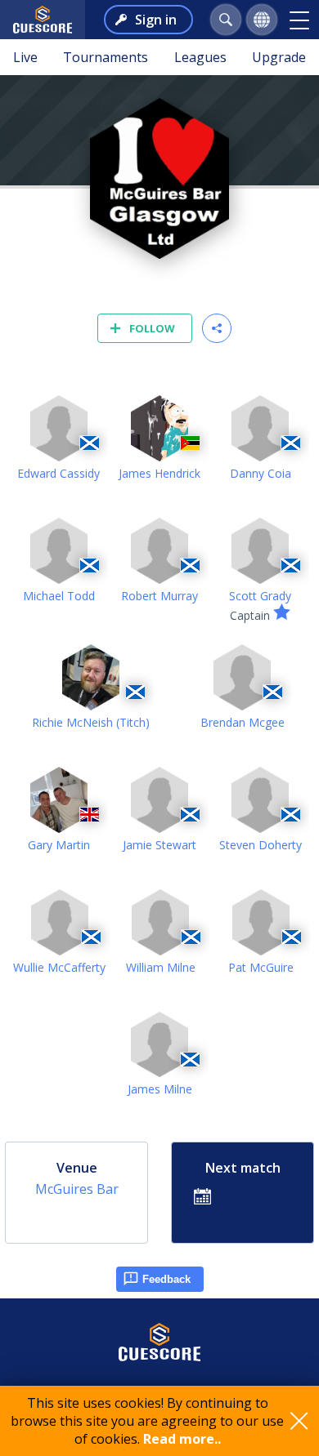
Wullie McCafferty (59, 967)
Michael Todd (59, 595)
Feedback (166, 1279)
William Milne (160, 967)
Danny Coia (260, 473)
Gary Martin (59, 845)
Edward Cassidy (58, 473)
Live (25, 57)
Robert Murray (159, 595)
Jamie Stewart (159, 845)
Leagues (200, 57)
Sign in (156, 20)
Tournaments (105, 57)
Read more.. (182, 1439)
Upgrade (279, 57)
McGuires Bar (77, 1189)
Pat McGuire (261, 967)
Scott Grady (260, 595)
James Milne (160, 1089)
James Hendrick (159, 473)
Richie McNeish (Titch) (91, 722)
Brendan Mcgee (242, 722)
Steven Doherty (260, 845)
